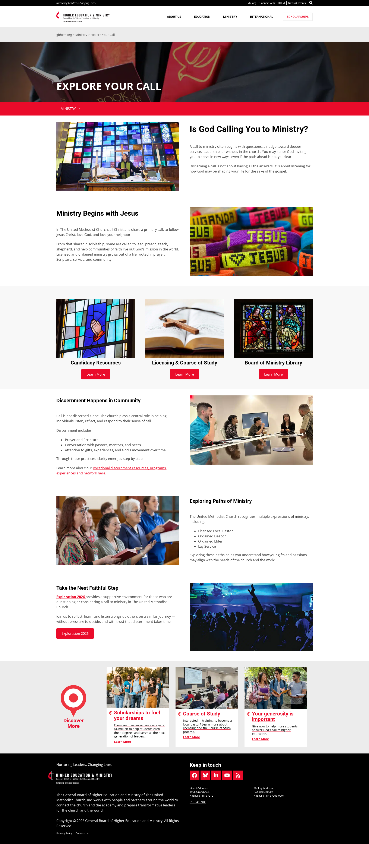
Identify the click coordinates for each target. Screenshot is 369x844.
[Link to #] (311, 3)
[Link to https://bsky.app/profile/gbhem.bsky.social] (205, 775)
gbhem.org (64, 35)
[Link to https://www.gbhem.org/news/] (238, 775)
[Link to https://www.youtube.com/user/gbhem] (227, 775)
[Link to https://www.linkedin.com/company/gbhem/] (216, 775)
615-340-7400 (198, 802)
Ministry (81, 35)
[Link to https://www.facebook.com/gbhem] (194, 775)
